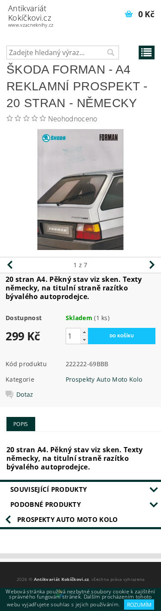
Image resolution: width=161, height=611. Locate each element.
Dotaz (24, 394)
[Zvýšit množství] (84, 332)
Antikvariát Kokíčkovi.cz (31, 15)
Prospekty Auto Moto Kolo (104, 379)
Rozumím (139, 604)
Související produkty (48, 489)
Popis (20, 424)
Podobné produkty (45, 504)
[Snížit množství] (84, 340)
